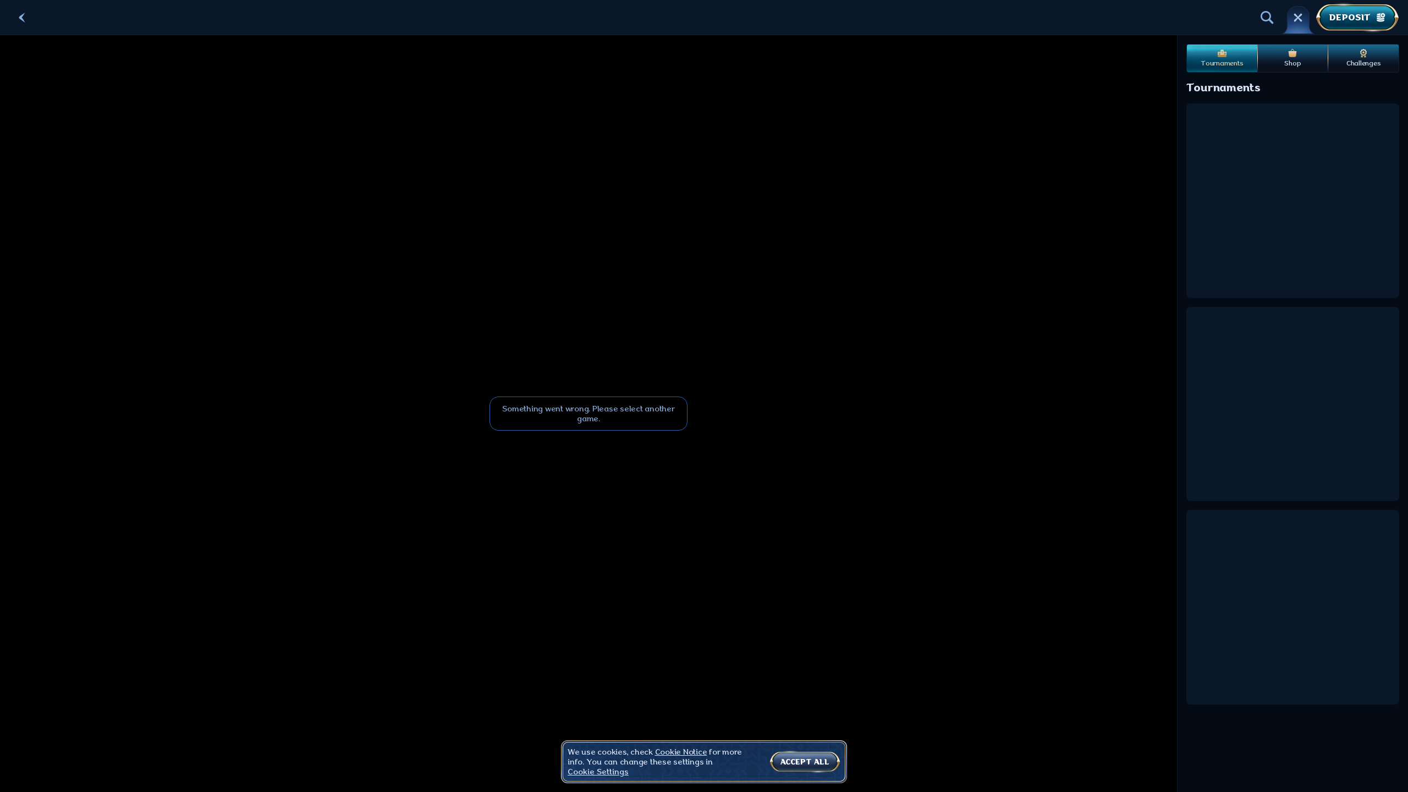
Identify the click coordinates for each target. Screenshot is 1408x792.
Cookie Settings (598, 771)
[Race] (1298, 17)
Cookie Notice (681, 751)
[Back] (22, 17)
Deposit (1350, 18)
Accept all (804, 761)
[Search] (1267, 17)
